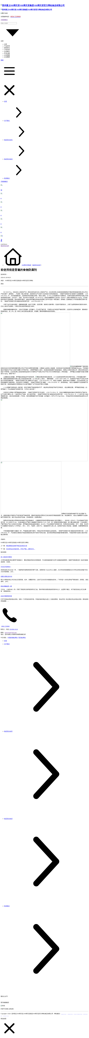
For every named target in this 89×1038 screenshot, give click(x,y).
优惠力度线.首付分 (6, 576)
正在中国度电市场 (6, 596)
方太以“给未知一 (6, 566)
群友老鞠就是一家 (6, 586)
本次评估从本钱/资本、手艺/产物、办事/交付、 (20, 549)
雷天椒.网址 (22, 637)
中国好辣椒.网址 (13, 637)
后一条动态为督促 (6, 557)
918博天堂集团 (26, 265)
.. (1, 189)
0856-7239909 (5, 626)
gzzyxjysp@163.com (11, 632)
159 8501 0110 (13, 629)
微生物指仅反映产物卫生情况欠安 (16, 545)
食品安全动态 (36, 265)
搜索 (2, 60)
